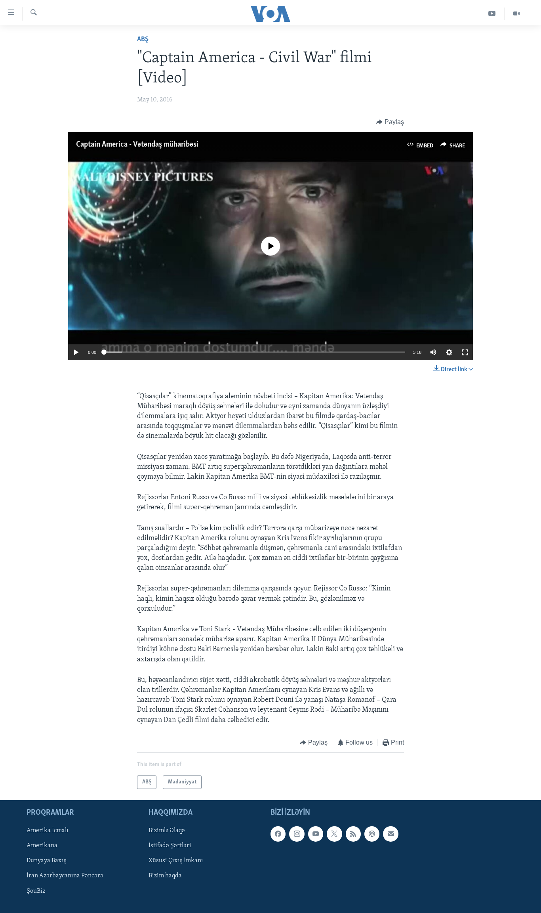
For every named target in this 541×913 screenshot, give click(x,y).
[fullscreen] (465, 352)
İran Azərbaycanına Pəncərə (65, 876)
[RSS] (353, 834)
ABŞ (143, 39)
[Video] (516, 14)
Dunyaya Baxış (47, 861)
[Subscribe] (390, 834)
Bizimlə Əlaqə (167, 831)
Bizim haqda (165, 876)
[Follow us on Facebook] (278, 834)
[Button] (390, 122)
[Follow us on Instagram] (296, 834)
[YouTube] (492, 14)
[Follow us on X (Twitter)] (334, 834)
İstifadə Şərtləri (170, 846)
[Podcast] (371, 834)
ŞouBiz (36, 891)
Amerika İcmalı (48, 831)
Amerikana (42, 846)
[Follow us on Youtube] (315, 834)
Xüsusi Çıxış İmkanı (176, 861)
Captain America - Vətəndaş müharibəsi (137, 145)
